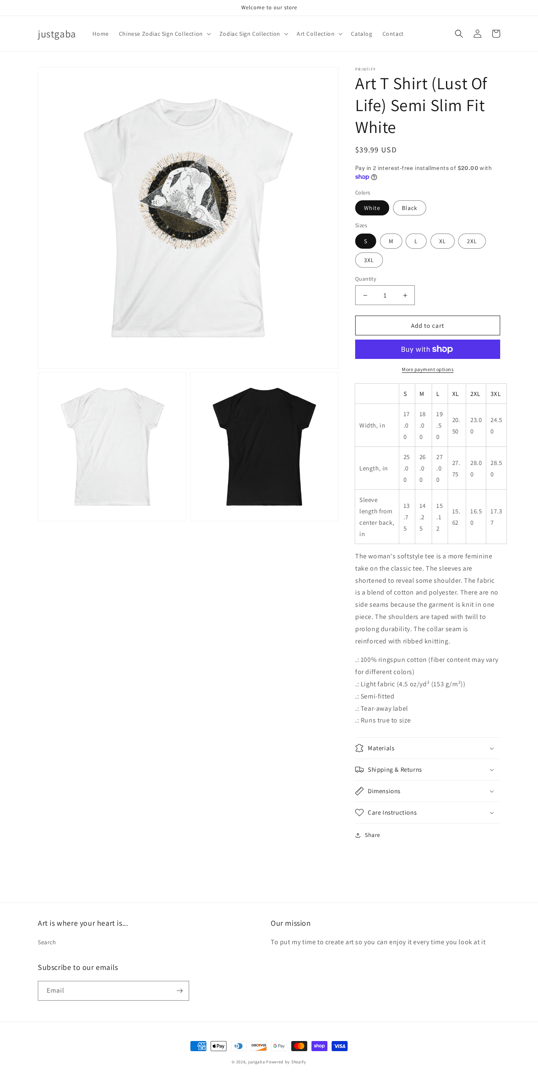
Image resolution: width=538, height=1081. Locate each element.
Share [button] (372, 835)
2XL (472, 241)
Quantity (365, 278)
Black (409, 208)
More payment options (428, 369)
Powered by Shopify (286, 1062)
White (372, 208)
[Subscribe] (179, 991)
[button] (164, 33)
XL (442, 241)
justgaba (256, 1062)
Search (47, 942)
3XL (369, 260)
